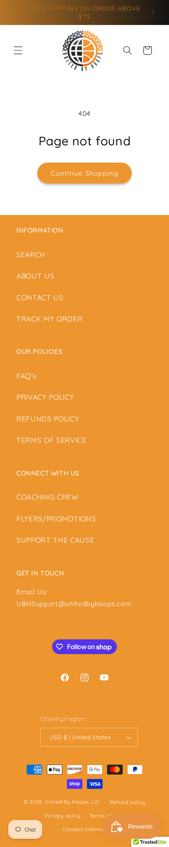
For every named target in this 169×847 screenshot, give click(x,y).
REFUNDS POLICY (47, 418)
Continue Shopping (85, 173)
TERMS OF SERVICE (51, 439)
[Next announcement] (153, 13)
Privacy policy (63, 816)
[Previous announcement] (16, 13)
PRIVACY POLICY (45, 396)
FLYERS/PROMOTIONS (56, 518)
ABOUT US (35, 275)
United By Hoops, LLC (72, 802)
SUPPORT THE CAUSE (55, 539)
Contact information (88, 829)
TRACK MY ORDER (49, 318)
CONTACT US (40, 297)
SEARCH (31, 254)
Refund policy (127, 802)
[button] (18, 50)
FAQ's (26, 375)
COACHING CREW (47, 496)
